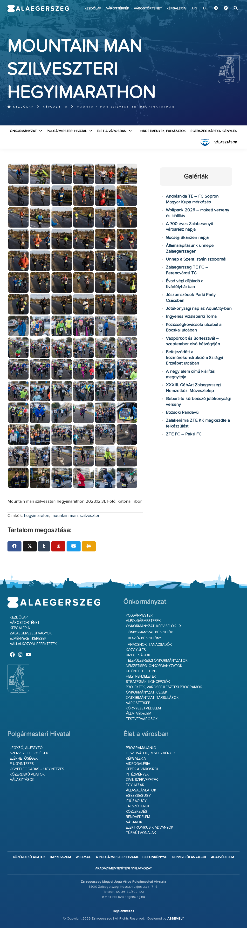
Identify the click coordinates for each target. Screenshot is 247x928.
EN (194, 8)
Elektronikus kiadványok (149, 827)
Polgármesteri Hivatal (67, 131)
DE (205, 8)
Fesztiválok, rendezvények (151, 753)
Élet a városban (111, 131)
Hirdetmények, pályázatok (163, 131)
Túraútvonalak (141, 833)
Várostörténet (148, 8)
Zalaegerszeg (38, 8)
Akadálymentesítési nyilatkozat (123, 868)
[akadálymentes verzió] (226, 8)
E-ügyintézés (22, 764)
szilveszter (89, 516)
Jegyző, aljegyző (26, 748)
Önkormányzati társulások (152, 698)
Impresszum (60, 857)
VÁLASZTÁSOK (225, 142)
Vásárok (134, 822)
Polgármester (139, 615)
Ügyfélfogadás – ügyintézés (37, 769)
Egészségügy (138, 795)
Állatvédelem (138, 713)
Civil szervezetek (142, 780)
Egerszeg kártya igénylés (214, 131)
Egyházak (135, 785)
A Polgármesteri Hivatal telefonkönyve (131, 857)
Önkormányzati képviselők (151, 626)
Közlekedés (136, 811)
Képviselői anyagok (189, 857)
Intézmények (137, 774)
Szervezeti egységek (29, 753)
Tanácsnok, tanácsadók (149, 644)
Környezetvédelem (143, 708)
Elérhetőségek (24, 758)
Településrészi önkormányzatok (157, 660)
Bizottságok (138, 655)
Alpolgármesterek (143, 621)
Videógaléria (138, 764)
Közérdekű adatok (27, 774)
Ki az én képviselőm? (144, 638)
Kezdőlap (93, 8)
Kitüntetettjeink (141, 671)
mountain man (64, 516)
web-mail (83, 857)
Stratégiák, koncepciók (148, 682)
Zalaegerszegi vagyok (31, 633)
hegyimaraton (36, 516)
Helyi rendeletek (141, 676)
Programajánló (141, 748)
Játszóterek (138, 806)
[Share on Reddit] (58, 546)
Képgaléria (176, 8)
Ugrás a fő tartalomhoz (227, 2)
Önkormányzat (23, 131)
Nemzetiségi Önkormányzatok (154, 666)
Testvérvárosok (142, 719)
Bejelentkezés (123, 911)
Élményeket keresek (28, 638)
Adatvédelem (222, 857)
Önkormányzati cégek (146, 692)
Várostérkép (117, 8)
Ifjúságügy (136, 801)
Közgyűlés (136, 650)
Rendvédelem (138, 817)
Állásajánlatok (141, 790)
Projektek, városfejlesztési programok (164, 687)
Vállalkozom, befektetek (33, 644)
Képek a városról (142, 769)
